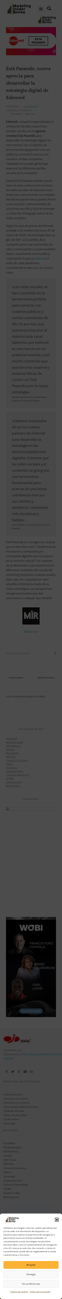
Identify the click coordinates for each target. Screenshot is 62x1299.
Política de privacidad (40, 1292)
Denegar (31, 1274)
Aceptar (31, 1264)
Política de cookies (19, 1292)
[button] (57, 1219)
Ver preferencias (31, 1283)
